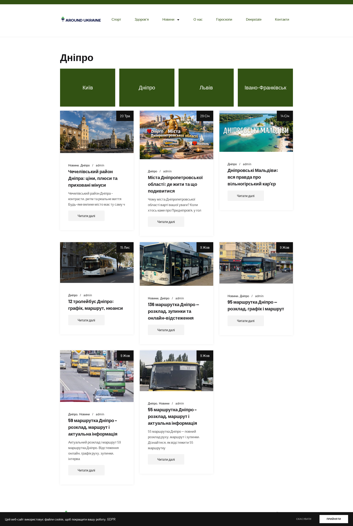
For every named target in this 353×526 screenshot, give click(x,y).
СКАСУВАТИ (304, 519)
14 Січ (284, 116)
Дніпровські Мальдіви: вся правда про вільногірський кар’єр (253, 176)
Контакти (282, 19)
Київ (88, 87)
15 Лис (125, 247)
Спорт (116, 19)
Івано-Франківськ (265, 87)
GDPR (111, 519)
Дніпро (147, 87)
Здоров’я (142, 19)
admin (100, 165)
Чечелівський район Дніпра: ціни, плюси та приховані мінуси (92, 178)
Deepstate (253, 19)
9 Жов (205, 247)
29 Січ (205, 116)
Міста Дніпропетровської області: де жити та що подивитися (175, 184)
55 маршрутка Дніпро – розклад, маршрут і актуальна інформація (172, 416)
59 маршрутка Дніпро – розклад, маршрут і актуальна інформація (92, 427)
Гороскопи (224, 19)
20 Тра (125, 116)
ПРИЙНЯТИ (334, 519)
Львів (206, 87)
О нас (198, 19)
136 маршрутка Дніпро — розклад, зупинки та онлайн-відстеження (173, 311)
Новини (168, 19)
